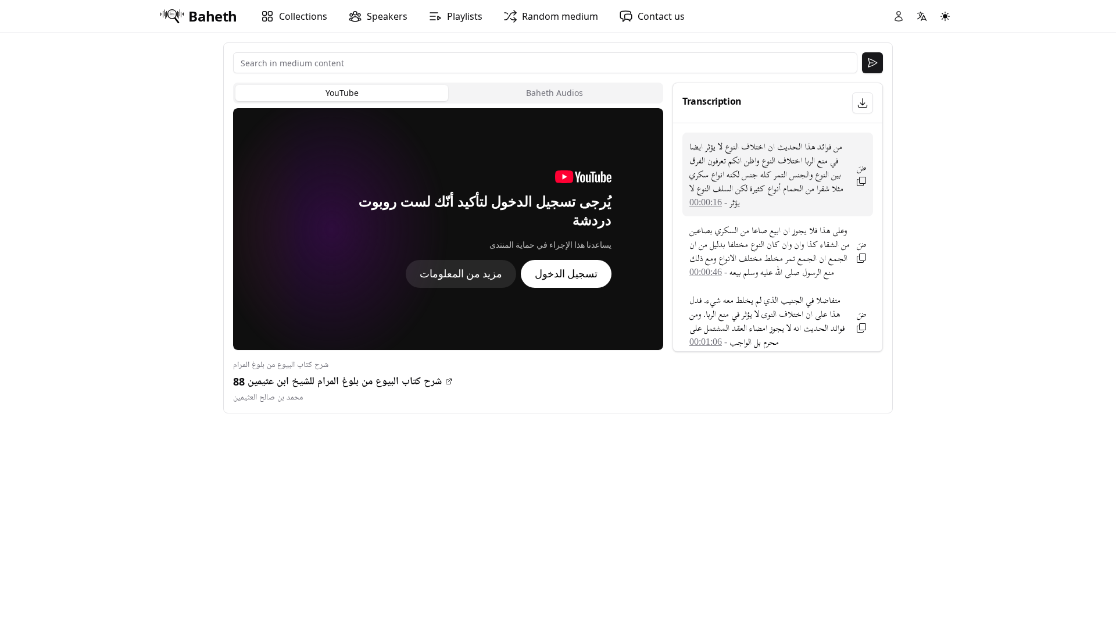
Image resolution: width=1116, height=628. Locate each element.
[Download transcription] (862, 102)
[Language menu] (921, 16)
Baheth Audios (554, 92)
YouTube (342, 92)
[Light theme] (945, 16)
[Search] (872, 62)
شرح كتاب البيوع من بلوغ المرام (280, 364)
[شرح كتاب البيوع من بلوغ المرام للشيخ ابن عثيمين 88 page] (448, 381)
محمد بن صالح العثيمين (268, 397)
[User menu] (898, 16)
